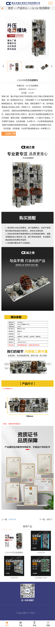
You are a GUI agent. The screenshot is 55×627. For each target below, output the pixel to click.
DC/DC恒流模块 (41, 8)
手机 (34, 625)
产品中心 (22, 8)
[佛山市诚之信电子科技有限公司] (23, 3)
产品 (20, 625)
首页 (10, 8)
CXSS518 (12, 519)
